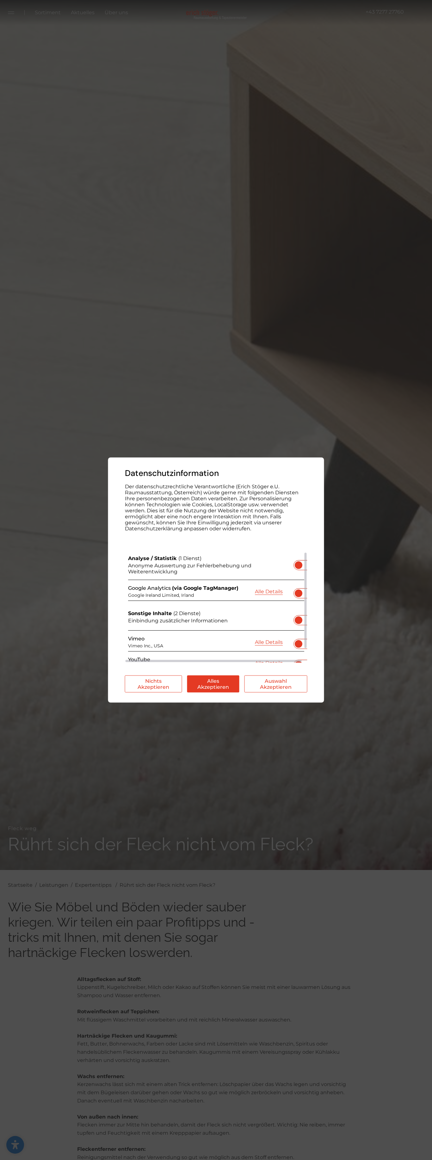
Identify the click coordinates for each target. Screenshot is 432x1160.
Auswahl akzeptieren (276, 684)
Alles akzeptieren (213, 684)
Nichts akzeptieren (153, 684)
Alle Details (269, 591)
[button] (298, 565)
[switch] (298, 563)
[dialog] (216, 580)
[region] (216, 607)
